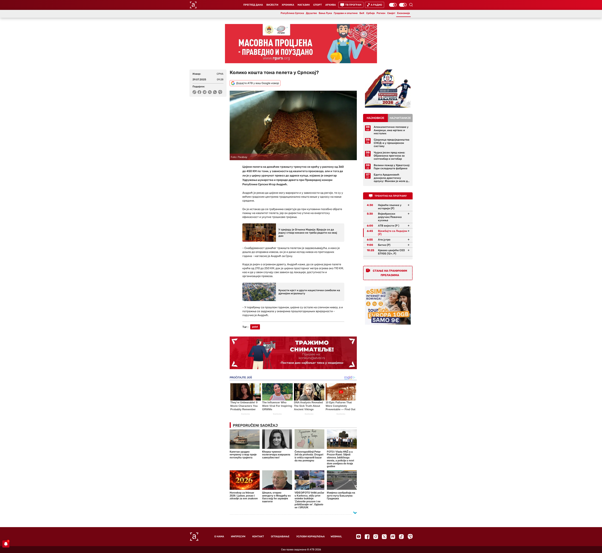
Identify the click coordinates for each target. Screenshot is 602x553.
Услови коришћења (310, 536)
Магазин (304, 4)
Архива (330, 4)
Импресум (238, 536)
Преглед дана (253, 4)
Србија (370, 13)
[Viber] (410, 536)
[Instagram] (375, 536)
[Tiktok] (401, 536)
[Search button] (411, 4)
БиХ (361, 13)
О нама (219, 536)
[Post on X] (210, 92)
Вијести (272, 4)
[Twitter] (384, 536)
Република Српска (292, 13)
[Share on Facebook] (199, 92)
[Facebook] (367, 536)
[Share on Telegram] (205, 92)
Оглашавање (280, 536)
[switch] (393, 5)
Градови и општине (346, 13)
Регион (381, 13)
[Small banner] (388, 88)
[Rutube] (392, 536)
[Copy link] (194, 92)
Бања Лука (325, 13)
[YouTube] (358, 536)
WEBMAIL (336, 536)
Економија (403, 13)
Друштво (311, 13)
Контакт (258, 536)
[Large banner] (301, 43)
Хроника (288, 4)
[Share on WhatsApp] (215, 92)
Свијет (391, 13)
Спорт (317, 4)
